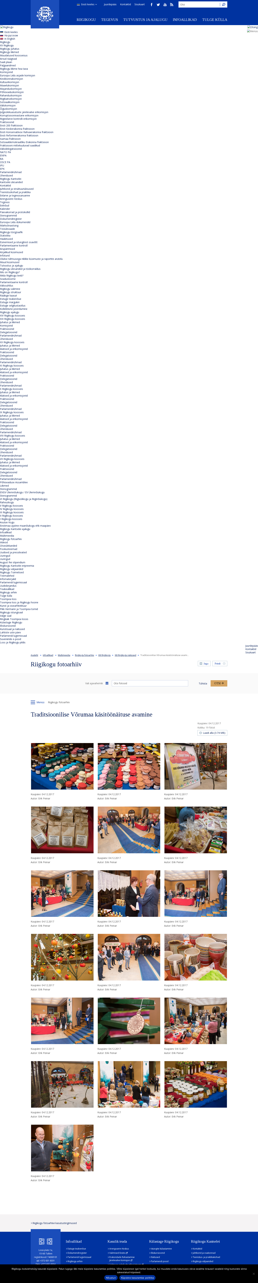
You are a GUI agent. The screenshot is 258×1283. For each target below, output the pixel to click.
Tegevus (109, 20)
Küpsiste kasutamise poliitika (137, 1277)
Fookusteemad (8, 549)
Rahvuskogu (7, 502)
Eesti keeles (87, 4)
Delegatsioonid (8, 332)
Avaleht (34, 655)
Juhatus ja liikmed (10, 322)
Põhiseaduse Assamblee (14, 482)
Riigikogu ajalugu (9, 312)
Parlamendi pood (159, 1261)
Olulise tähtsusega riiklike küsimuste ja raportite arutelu (31, 258)
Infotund (5, 255)
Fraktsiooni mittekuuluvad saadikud (20, 145)
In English (9, 38)
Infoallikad (185, 20)
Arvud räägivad (8, 58)
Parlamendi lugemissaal (13, 582)
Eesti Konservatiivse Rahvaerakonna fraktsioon (26, 132)
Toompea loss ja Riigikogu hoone (19, 602)
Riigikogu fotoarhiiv (11, 539)
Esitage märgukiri (9, 302)
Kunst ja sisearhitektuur (13, 605)
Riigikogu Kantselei (10, 178)
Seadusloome (8, 279)
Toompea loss (8, 599)
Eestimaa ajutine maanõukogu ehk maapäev (25, 525)
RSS (171, 4)
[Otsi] (223, 4)
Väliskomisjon (8, 105)
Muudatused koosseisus (14, 55)
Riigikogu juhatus (9, 48)
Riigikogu (86, 20)
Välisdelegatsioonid (11, 148)
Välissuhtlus (6, 285)
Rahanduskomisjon (11, 95)
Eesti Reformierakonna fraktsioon (19, 135)
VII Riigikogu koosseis (12, 459)
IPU (2, 165)
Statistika (5, 235)
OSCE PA (5, 162)
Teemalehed (7, 575)
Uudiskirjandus (8, 585)
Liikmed (4, 485)
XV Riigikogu (7, 45)
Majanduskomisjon (11, 88)
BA (1, 158)
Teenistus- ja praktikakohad (206, 1257)
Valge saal (5, 615)
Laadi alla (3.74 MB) (214, 732)
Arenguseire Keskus (11, 198)
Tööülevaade (7, 228)
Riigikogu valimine (10, 289)
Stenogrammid (8, 215)
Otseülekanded (8, 545)
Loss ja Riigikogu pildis (12, 642)
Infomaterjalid (8, 579)
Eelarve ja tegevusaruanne (15, 195)
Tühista (203, 683)
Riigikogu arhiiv (8, 592)
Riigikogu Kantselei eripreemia (17, 565)
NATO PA (5, 152)
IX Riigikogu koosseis (12, 412)
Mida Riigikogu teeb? (11, 275)
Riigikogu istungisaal (11, 612)
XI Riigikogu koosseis (12, 365)
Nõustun (111, 1277)
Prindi (217, 663)
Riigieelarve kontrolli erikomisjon (18, 118)
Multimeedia (7, 535)
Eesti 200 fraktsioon (11, 125)
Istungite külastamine (161, 1248)
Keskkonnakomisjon (11, 78)
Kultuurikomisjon (9, 82)
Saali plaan (6, 62)
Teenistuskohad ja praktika (15, 192)
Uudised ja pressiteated (13, 552)
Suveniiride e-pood (10, 639)
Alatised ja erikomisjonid (14, 349)
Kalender (5, 208)
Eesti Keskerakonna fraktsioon (17, 128)
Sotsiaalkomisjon (9, 102)
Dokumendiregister (11, 218)
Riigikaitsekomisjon (11, 98)
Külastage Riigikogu (11, 622)
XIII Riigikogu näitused (125, 655)
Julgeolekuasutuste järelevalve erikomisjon (24, 112)
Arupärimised (7, 248)
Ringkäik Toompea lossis (14, 619)
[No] (253, 1273)
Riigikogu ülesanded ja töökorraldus (20, 269)
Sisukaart (139, 4)
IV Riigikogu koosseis (12, 509)
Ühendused (6, 175)
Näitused (155, 1257)
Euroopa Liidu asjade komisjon (17, 75)
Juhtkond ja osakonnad (204, 1252)
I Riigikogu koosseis (11, 519)
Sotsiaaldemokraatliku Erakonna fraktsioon (24, 142)
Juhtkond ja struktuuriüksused (17, 188)
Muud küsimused (9, 262)
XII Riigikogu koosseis (12, 342)
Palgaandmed (8, 65)
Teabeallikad (7, 589)
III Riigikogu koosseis (12, 512)
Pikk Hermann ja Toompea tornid (19, 609)
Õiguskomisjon (8, 108)
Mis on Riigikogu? (10, 272)
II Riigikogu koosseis (11, 515)
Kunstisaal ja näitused (12, 629)
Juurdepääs (110, 4)
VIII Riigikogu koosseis (12, 435)
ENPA (3, 155)
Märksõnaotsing (9, 225)
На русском (11, 35)
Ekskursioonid (8, 625)
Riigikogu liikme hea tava (14, 68)
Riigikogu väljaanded (11, 569)
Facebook (151, 4)
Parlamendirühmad (11, 172)
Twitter (158, 4)
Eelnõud (4, 205)
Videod (4, 542)
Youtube (165, 4)
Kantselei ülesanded (11, 182)
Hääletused (6, 238)
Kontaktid (125, 4)
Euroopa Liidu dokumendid (15, 222)
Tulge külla (214, 20)
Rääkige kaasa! (8, 295)
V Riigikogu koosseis (11, 505)
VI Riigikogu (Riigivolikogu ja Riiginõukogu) (23, 499)
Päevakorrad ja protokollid (15, 212)
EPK (2, 168)
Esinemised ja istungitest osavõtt (19, 242)
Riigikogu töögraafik (11, 232)
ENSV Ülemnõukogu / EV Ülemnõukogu (22, 492)
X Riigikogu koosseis (11, 389)
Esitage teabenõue (10, 299)
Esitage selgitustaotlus (12, 305)
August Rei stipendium (12, 562)
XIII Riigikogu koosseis (12, 319)
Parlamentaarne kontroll (14, 245)
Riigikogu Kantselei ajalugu (15, 529)
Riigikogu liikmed (9, 52)
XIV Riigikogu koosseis (12, 315)
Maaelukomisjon (9, 85)
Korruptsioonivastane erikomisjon (19, 115)
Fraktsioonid (7, 122)
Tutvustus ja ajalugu (145, 20)
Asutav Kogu (7, 522)
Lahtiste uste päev (10, 632)
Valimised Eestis (117, 1252)
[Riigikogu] (45, 14)
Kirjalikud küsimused (11, 252)
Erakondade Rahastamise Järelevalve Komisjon (122, 1259)
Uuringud (5, 555)
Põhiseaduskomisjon (12, 92)
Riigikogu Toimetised (12, 572)
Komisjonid (6, 72)
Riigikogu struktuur (10, 292)
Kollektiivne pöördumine (13, 309)
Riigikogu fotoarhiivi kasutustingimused (54, 1223)
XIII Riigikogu (104, 655)
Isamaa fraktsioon (10, 138)
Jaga (206, 663)
